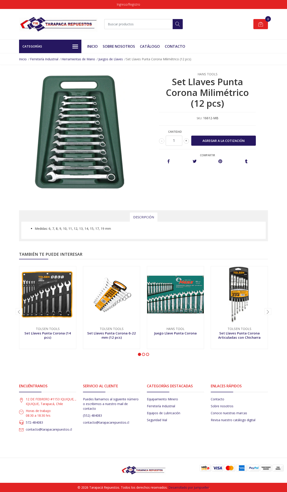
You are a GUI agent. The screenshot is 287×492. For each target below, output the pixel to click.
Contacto (175, 46)
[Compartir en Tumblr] (246, 161)
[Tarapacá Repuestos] (58, 24)
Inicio (92, 46)
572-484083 (34, 422)
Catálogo (150, 46)
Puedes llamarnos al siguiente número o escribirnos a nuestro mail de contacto (111, 404)
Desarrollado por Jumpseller (188, 487)
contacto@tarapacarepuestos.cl (49, 429)
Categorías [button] (32, 46)
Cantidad (175, 132)
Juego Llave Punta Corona (175, 333)
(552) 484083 (92, 415)
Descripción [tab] (143, 217)
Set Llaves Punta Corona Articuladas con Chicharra (239, 335)
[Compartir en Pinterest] (220, 161)
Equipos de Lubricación (163, 413)
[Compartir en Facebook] (168, 161)
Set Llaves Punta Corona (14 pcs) (47, 335)
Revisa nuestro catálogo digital (233, 420)
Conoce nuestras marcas (229, 413)
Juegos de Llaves (110, 59)
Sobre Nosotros (119, 46)
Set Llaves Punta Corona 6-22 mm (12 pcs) (111, 335)
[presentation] (19, 311)
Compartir (207, 155)
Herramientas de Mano (78, 59)
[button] (139, 354)
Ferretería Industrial (44, 59)
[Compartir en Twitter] (194, 161)
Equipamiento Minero (162, 399)
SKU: (199, 118)
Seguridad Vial (157, 420)
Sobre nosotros (222, 406)
